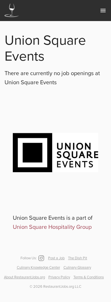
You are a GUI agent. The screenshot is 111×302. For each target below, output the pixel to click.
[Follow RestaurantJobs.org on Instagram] (41, 258)
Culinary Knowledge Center (38, 267)
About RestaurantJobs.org (24, 277)
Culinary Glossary (77, 267)
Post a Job (56, 258)
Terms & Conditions (88, 277)
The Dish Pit (77, 258)
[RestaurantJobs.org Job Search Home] (12, 17)
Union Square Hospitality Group (52, 227)
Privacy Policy (59, 277)
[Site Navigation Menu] (103, 10)
